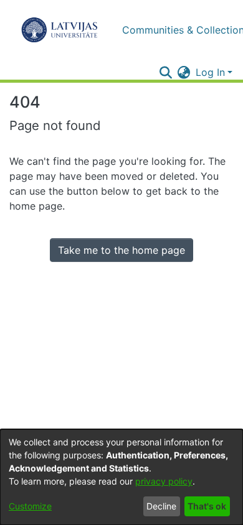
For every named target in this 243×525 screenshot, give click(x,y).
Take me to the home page (121, 250)
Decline (161, 506)
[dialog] (121, 477)
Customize (30, 506)
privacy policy (164, 481)
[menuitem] (184, 72)
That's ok (207, 506)
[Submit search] (166, 72)
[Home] (59, 30)
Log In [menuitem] (210, 72)
